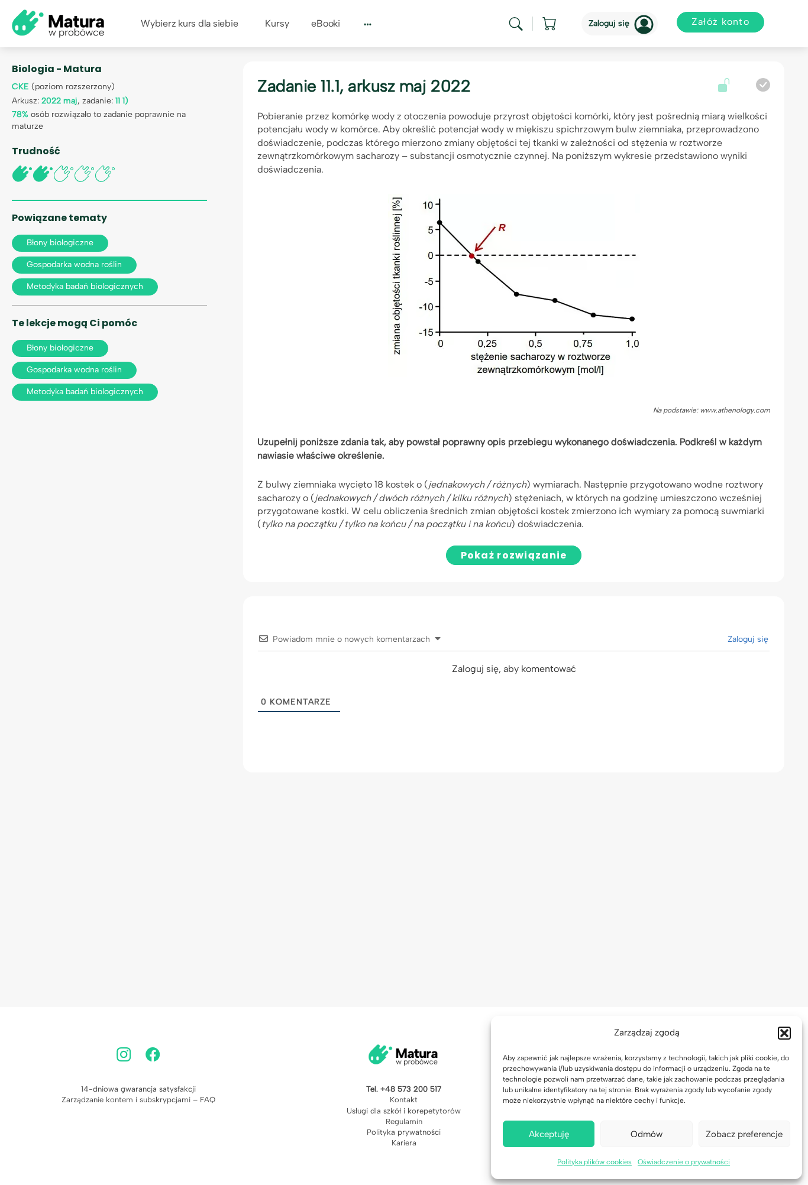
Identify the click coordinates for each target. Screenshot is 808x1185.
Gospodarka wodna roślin (74, 264)
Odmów (646, 1134)
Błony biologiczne (60, 243)
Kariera (404, 1142)
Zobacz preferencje (744, 1134)
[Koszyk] (550, 23)
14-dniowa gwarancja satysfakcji (138, 1089)
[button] (784, 1033)
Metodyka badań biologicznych (85, 286)
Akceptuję (549, 1134)
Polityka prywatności (404, 1132)
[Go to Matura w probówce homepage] (58, 23)
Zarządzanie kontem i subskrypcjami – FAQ (138, 1099)
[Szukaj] (516, 24)
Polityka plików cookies (594, 1162)
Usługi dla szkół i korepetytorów (404, 1110)
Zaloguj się (609, 23)
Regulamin (404, 1121)
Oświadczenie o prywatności (684, 1162)
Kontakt (404, 1099)
